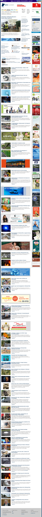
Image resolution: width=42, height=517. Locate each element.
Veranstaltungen (7, 11)
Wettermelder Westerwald (36, 30)
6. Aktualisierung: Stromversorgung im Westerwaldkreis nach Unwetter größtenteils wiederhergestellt (24, 21)
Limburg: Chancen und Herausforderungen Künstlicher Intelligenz (20, 377)
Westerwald (3, 13)
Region (2, 9)
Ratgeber (11, 11)
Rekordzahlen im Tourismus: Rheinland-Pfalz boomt (19, 252)
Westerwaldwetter (35, 29)
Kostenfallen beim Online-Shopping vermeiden (19, 355)
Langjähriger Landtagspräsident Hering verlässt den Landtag (19, 500)
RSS (12, 511)
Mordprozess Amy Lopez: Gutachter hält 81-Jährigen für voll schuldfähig (20, 398)
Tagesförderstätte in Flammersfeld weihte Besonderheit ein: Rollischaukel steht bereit (20, 466)
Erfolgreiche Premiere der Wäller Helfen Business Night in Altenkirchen (20, 198)
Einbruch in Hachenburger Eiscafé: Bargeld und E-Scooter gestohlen (20, 481)
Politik (5, 9)
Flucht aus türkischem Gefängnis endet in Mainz (19, 225)
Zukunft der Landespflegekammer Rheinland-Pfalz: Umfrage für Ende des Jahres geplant (19, 438)
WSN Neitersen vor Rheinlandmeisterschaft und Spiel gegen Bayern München (20, 407)
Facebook (24, 9)
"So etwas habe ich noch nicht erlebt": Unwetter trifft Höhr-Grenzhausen (20, 452)
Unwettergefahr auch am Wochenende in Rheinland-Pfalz (25, 30)
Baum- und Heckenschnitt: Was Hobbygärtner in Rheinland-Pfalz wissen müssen (19, 151)
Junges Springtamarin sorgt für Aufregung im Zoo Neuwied (19, 391)
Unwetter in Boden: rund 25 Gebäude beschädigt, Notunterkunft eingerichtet (19, 430)
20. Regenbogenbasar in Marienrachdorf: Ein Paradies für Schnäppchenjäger (20, 124)
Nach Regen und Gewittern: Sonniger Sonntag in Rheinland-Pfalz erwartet (19, 363)
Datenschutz (28, 11)
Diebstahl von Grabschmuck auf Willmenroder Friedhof (20, 458)
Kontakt (28, 13)
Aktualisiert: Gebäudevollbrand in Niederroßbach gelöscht (8, 17)
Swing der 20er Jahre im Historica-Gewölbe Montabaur (20, 383)
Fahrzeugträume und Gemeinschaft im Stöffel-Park (19, 340)
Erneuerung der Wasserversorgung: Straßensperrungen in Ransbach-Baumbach (20, 206)
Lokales (2, 11)
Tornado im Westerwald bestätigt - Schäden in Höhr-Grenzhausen (25, 34)
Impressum (28, 12)
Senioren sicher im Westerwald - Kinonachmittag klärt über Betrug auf (20, 314)
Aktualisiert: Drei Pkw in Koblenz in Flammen (18, 260)
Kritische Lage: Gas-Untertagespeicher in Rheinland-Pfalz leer (20, 286)
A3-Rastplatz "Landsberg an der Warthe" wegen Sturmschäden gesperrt (19, 333)
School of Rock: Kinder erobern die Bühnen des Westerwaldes (19, 279)
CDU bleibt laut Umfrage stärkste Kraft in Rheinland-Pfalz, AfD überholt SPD (20, 488)
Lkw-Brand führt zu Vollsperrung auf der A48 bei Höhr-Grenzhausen (20, 474)
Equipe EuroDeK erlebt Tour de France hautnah (19, 170)
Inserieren (28, 9)
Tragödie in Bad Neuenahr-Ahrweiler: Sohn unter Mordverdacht (19, 76)
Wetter (17, 11)
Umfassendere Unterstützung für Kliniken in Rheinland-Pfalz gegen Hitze (20, 445)
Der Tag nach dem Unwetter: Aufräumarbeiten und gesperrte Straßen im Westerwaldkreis (19, 414)
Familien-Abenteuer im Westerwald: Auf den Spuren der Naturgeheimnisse (20, 178)
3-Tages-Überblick (36, 28)
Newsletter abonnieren (25, 54)
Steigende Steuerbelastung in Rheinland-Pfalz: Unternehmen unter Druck (19, 348)
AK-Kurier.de (23, 10)
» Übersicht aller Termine (4, 64)
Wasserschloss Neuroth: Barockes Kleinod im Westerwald (5, 47)
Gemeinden (14, 11)
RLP (16, 9)
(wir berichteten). (26, 470)
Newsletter (23, 12)
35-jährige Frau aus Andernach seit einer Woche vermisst (20, 90)
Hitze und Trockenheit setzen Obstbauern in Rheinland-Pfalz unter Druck (20, 370)
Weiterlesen (2, 35)
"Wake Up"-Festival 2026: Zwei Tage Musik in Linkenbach (13, 62)
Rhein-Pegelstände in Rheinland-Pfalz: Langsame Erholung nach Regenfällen (21, 233)
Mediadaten (28, 10)
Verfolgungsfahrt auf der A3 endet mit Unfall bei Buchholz (20, 96)
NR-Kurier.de (23, 11)
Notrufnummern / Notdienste (25, 53)
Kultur (14, 9)
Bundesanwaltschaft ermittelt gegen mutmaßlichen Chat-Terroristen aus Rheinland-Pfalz (20, 422)
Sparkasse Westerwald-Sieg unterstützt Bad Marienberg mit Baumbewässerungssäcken (20, 306)
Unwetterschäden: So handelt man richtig (18, 143)
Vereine (12, 9)
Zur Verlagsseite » (5, 514)
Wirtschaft (8, 9)
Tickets (33, 11)
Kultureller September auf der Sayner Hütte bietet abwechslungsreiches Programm (19, 116)
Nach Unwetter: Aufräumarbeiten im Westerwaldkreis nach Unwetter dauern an (21, 83)
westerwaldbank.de (36, 32)
